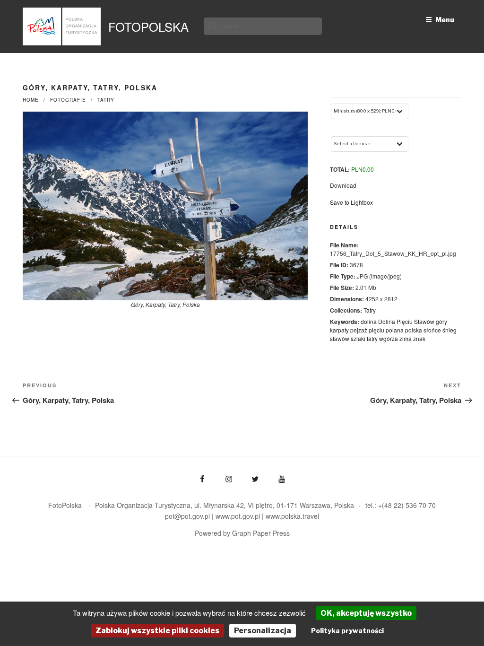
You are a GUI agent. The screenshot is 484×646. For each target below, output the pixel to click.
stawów (339, 338)
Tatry (105, 99)
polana (395, 330)
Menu (444, 20)
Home (31, 99)
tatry (372, 338)
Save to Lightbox (351, 202)
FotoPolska (148, 26)
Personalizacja (262, 630)
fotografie (68, 99)
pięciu (376, 330)
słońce (432, 330)
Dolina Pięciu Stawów (406, 321)
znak (419, 338)
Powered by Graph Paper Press (242, 533)
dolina (369, 321)
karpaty (339, 330)
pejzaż (358, 330)
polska (413, 330)
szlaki (358, 338)
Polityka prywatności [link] (347, 631)
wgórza (388, 338)
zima (405, 338)
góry (441, 321)
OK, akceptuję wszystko (366, 613)
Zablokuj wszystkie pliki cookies (157, 630)
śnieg (449, 330)
